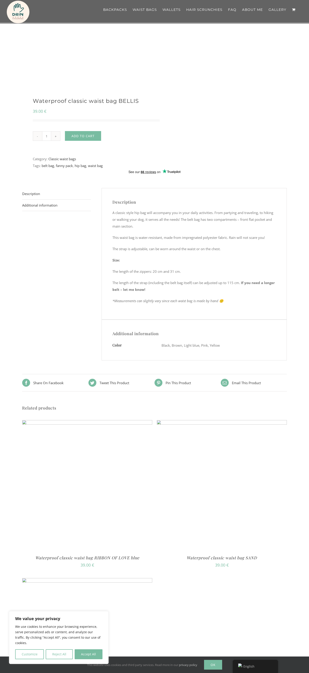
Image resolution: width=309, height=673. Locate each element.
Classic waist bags (62, 159)
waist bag (95, 165)
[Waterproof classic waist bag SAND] (222, 423)
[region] (59, 637)
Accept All (88, 654)
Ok (213, 665)
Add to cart (83, 136)
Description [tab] (31, 193)
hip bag (80, 165)
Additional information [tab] (39, 205)
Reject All (59, 654)
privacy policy (188, 665)
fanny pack (64, 165)
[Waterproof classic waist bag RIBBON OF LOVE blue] (87, 423)
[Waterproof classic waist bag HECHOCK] (87, 581)
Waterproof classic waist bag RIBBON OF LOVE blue (87, 557)
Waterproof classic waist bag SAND (222, 557)
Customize (30, 654)
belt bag (48, 165)
